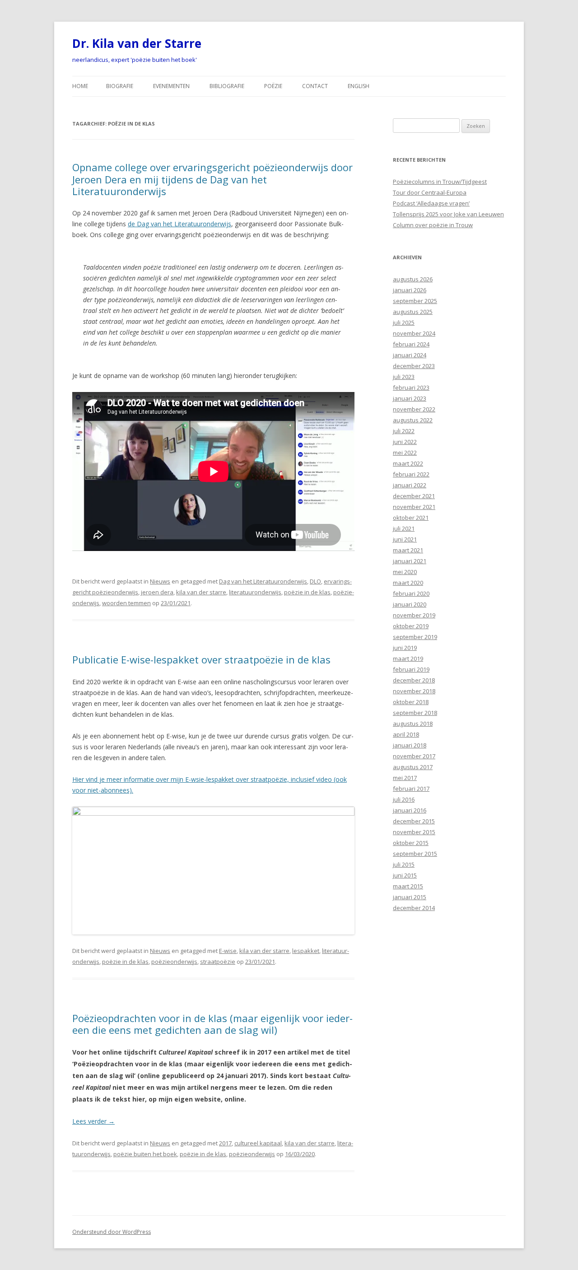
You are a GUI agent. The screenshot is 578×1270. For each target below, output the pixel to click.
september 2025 (415, 301)
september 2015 (415, 854)
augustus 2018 (413, 723)
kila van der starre (201, 592)
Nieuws (160, 581)
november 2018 (414, 691)
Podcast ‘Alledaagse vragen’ (431, 203)
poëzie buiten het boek (145, 1154)
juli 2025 (404, 322)
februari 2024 (411, 344)
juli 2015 (404, 864)
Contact (315, 86)
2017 (225, 1143)
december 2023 (414, 366)
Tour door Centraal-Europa (429, 192)
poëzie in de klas (307, 592)
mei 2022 (405, 452)
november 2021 (414, 507)
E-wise (228, 951)
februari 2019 (411, 669)
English (358, 86)
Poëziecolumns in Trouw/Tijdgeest (440, 181)
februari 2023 (411, 387)
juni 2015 (405, 875)
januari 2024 (409, 355)
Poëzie (273, 86)
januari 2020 (409, 604)
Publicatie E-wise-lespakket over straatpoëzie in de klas (201, 659)
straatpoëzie (217, 961)
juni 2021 (405, 539)
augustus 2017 (413, 767)
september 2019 (415, 637)
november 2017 (414, 756)
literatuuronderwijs (255, 592)
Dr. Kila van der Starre (136, 43)
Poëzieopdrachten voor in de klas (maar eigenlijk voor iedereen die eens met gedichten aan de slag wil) (212, 1024)
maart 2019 (408, 658)
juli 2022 (404, 431)
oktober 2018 (411, 702)
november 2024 (414, 333)
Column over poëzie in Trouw (433, 225)
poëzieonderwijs (174, 961)
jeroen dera (157, 592)
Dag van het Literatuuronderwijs (263, 581)
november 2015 (414, 832)
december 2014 (414, 908)
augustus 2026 (413, 279)
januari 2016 (409, 810)
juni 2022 (405, 442)
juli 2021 (404, 528)
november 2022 (414, 409)
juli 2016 (404, 799)
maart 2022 (408, 463)
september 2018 (415, 713)
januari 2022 (409, 485)
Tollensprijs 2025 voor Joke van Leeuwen (448, 214)
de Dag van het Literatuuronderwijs (179, 223)
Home (80, 86)
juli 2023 (404, 377)
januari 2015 (409, 897)
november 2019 (414, 615)
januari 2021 (409, 561)
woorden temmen (126, 603)
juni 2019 (405, 648)
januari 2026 (409, 290)
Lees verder (93, 1121)
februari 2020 (411, 593)
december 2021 (414, 496)
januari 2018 (409, 745)
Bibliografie (227, 86)
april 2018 (406, 734)
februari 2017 (411, 788)
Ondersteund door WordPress (111, 1232)
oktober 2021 (411, 518)
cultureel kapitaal (258, 1143)
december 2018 (414, 680)
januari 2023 (409, 398)
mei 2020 (405, 572)
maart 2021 (408, 550)
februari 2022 (411, 474)
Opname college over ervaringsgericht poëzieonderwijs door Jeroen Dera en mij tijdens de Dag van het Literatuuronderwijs (212, 179)
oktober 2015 (411, 843)
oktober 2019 (411, 626)
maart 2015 (408, 886)
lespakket (305, 951)
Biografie (119, 86)
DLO (315, 581)
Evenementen (171, 86)
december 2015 (414, 821)
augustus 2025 (413, 312)
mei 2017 (405, 778)
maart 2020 (408, 583)
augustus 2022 (413, 420)
